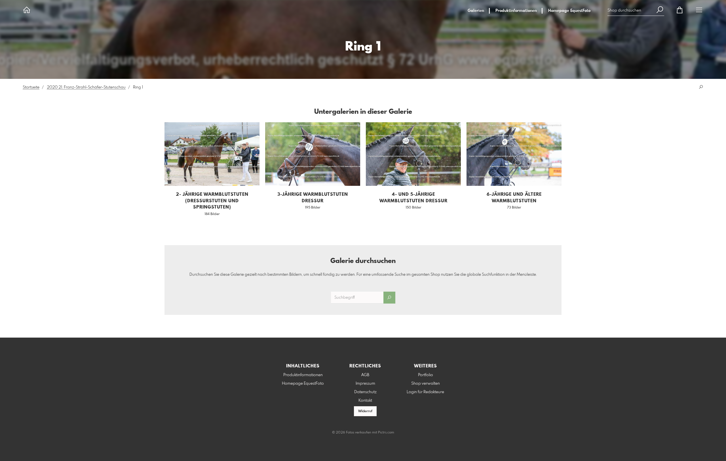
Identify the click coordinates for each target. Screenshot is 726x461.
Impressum (365, 384)
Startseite (31, 87)
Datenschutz (365, 392)
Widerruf (365, 411)
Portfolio (425, 375)
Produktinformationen (516, 11)
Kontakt (365, 401)
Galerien (476, 11)
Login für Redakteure (425, 392)
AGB (365, 375)
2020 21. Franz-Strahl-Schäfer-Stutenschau (86, 87)
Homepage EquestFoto (569, 11)
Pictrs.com (386, 432)
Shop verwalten (425, 384)
